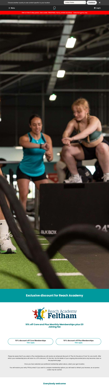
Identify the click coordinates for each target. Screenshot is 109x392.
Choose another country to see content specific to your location (29, 2)
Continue (92, 2)
